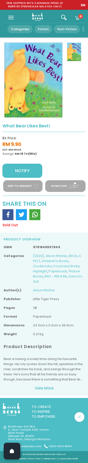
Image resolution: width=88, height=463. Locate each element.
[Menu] (11, 17)
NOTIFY (22, 171)
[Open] (12, 451)
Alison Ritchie (56, 256)
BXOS (73, 256)
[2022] (38, 256)
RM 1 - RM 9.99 (55, 276)
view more (44, 388)
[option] (34, 4)
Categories (20, 29)
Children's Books (55, 261)
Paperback (58, 271)
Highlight (40, 271)
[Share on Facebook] (7, 214)
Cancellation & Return (68, 459)
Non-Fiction (67, 29)
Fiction (43, 29)
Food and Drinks (67, 266)
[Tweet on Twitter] (21, 214)
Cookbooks (42, 266)
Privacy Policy (35, 459)
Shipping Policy (50, 459)
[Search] (63, 17)
